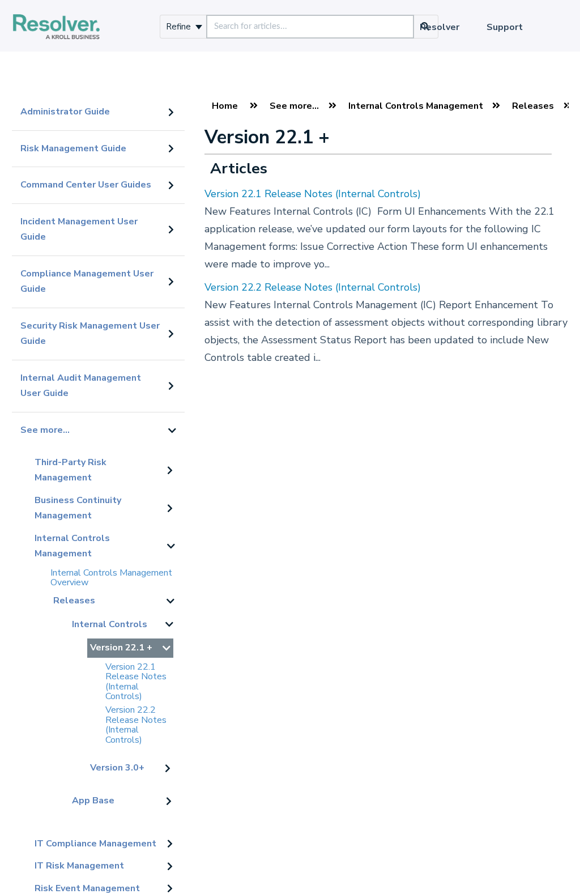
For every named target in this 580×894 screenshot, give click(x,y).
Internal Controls (109, 624)
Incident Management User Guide (79, 229)
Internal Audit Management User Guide (80, 386)
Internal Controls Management (72, 546)
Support (505, 27)
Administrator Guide (65, 111)
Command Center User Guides (85, 184)
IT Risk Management (79, 865)
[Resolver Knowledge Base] (56, 15)
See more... (45, 430)
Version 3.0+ (117, 767)
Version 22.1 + (121, 647)
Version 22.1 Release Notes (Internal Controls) (136, 682)
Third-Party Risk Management (70, 470)
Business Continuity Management (78, 508)
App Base (93, 800)
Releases (74, 600)
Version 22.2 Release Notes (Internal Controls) (136, 725)
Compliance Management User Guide (86, 281)
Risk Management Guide (73, 148)
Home (225, 106)
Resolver (439, 27)
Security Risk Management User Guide (90, 334)
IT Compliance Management (95, 843)
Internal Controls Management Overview (111, 578)
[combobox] (310, 27)
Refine (179, 26)
